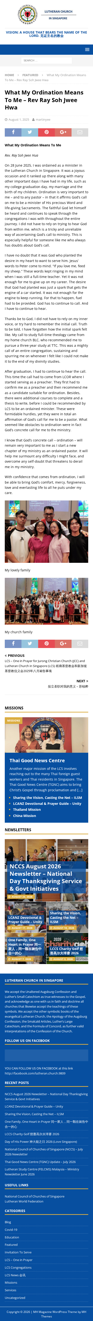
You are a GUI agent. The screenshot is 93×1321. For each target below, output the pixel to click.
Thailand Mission (27, 809)
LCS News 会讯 (15, 1275)
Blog (8, 1222)
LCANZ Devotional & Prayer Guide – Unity (47, 803)
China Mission (24, 815)
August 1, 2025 (19, 119)
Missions (14, 708)
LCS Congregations (18, 1267)
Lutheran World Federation (24, 1201)
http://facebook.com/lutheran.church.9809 (35, 1073)
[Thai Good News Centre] (46, 750)
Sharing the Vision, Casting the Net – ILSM (47, 797)
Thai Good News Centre (37, 760)
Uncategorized (15, 1298)
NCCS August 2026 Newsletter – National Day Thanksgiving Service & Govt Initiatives (46, 877)
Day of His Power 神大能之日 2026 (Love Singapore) (41, 1141)
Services (10, 1290)
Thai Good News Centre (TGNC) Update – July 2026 (40, 1162)
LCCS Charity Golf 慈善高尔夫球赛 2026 (66, 950)
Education (12, 1237)
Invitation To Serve (18, 1252)
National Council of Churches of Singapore (34, 1196)
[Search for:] (46, 60)
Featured (11, 1244)
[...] (80, 790)
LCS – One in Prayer (18, 1260)
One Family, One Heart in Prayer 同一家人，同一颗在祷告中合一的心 (25, 946)
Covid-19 (11, 1229)
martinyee (43, 119)
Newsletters (18, 829)
